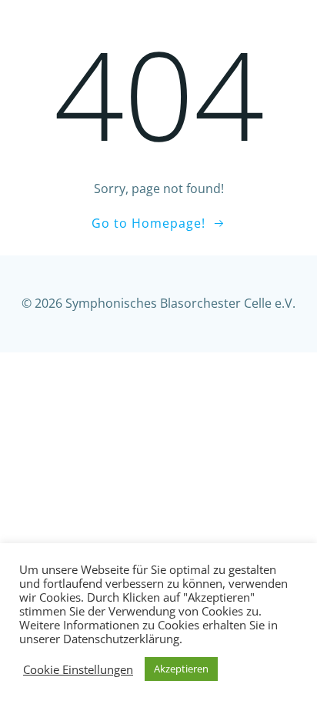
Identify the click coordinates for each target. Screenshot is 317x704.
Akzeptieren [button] (181, 669)
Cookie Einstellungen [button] (78, 669)
